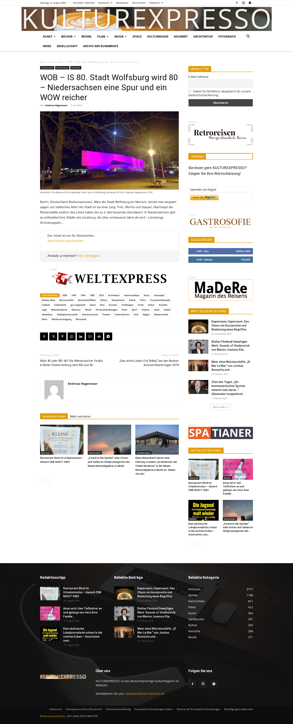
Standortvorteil (90, 314)
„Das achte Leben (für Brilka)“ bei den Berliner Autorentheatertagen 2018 (149, 363)
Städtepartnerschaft (67, 314)
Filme (101, 36)
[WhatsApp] (72, 336)
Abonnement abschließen (65, 241)
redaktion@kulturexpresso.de (144, 693)
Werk (44, 319)
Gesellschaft (67, 46)
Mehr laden (219, 407)
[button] (248, 37)
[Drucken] (99, 336)
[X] (53, 336)
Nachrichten (62, 67)
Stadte (167, 309)
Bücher (67, 36)
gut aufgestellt (78, 304)
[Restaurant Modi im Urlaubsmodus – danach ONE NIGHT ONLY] (62, 440)
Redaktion (154, 2)
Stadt (156, 309)
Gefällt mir (243, 251)
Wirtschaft (81, 319)
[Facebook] (237, 3)
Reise (124, 309)
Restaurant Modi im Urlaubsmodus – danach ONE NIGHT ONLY (202, 486)
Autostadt (159, 295)
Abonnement (139, 2)
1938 (64, 295)
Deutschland (118, 300)
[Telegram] (250, 3)
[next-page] (48, 481)
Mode (47, 46)
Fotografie (227, 36)
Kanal (92, 304)
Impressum (103, 2)
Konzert (113, 304)
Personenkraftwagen (106, 309)
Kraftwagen (128, 304)
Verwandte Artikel (53, 416)
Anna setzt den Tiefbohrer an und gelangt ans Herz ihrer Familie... (82, 612)
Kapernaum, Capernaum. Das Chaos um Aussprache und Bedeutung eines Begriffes (230, 325)
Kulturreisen (157, 36)
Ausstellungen (143, 452)
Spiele (137, 36)
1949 (83, 295)
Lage (44, 309)
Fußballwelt (60, 304)
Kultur (151, 304)
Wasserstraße (161, 314)
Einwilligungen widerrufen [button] (238, 709)
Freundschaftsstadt (160, 300)
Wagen (146, 314)
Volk (136, 314)
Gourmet (181, 36)
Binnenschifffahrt (87, 300)
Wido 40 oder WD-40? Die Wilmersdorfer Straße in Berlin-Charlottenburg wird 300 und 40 (71, 363)
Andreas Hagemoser (56, 105)
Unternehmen (122, 314)
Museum (76, 309)
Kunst (47, 36)
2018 (101, 295)
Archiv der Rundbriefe (100, 46)
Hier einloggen (89, 256)
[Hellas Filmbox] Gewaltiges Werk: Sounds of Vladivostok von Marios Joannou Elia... (230, 345)
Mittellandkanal (59, 309)
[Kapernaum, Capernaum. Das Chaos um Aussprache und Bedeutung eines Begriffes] (198, 326)
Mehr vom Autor (80, 416)
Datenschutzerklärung (118, 709)
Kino (102, 304)
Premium (76, 67)
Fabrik (132, 300)
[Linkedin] (81, 336)
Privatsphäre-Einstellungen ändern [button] (154, 709)
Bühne (86, 36)
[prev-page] (42, 481)
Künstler (163, 304)
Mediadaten (122, 2)
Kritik (141, 304)
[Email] (90, 336)
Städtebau (47, 314)
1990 (92, 295)
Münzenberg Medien (54, 716)
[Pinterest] (62, 336)
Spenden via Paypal (203, 189)
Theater (106, 314)
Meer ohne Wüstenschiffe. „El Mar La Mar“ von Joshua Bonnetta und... (230, 365)
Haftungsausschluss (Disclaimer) (84, 709)
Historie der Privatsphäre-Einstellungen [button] (198, 709)
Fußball (46, 304)
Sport (134, 309)
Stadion (146, 309)
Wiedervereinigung (61, 319)
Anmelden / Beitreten (84, 2)
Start (42, 62)
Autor (147, 295)
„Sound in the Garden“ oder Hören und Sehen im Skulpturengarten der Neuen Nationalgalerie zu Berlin (109, 461)
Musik (119, 36)
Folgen (245, 259)
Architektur (203, 36)
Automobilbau (131, 295)
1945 (73, 295)
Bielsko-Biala (48, 300)
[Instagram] (243, 3)
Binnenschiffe (66, 300)
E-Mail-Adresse (198, 77)
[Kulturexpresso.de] (147, 19)
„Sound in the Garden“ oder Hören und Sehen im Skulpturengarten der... (238, 527)
